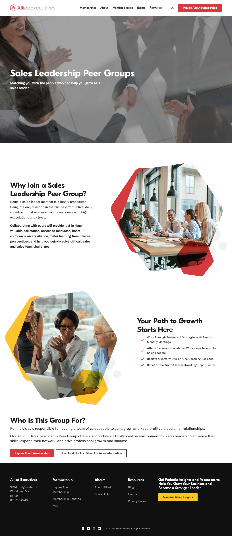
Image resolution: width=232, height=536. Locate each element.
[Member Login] (170, 7)
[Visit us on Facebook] (83, 528)
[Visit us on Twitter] (88, 528)
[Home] (32, 7)
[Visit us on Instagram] (94, 528)
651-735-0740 (19, 500)
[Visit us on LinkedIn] (99, 528)
